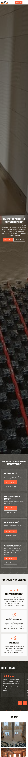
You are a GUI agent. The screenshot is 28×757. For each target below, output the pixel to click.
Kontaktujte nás (19, 239)
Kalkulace (19, 2)
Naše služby (7, 239)
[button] (25, 2)
